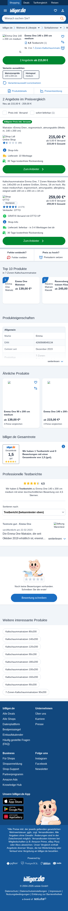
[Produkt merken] (62, 36)
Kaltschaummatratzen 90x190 (21, 654)
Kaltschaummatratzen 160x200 (21, 677)
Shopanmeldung (12, 763)
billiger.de (8, 27)
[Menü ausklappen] (38, 27)
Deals (26, 2)
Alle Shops (9, 719)
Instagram (41, 758)
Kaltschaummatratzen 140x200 (21, 639)
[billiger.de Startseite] (18, 10)
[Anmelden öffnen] (62, 10)
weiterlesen (54, 361)
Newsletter (41, 769)
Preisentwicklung (53, 91)
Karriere (40, 719)
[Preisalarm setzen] (62, 48)
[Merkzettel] (55, 10)
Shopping (14, 2)
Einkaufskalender (13, 734)
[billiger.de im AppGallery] (34, 816)
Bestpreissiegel (12, 729)
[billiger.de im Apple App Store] (34, 800)
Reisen (54, 2)
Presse (39, 724)
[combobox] (34, 18)
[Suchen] (62, 18)
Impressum (55, 891)
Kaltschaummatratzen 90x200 (21, 684)
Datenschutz (11, 891)
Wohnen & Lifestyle (26, 27)
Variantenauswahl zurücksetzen (24, 83)
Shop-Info (13, 150)
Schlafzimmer (51, 27)
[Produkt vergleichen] (62, 42)
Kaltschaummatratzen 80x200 (21, 631)
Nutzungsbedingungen (18, 894)
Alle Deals (9, 713)
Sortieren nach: (11, 506)
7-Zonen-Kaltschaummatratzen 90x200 (25, 692)
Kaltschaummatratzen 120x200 (21, 646)
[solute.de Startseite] (34, 899)
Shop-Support (11, 769)
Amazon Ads (10, 779)
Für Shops (9, 758)
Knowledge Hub (12, 784)
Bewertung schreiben (34, 597)
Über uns (40, 713)
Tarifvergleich (40, 2)
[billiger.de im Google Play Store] (34, 809)
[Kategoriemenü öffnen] (5, 10)
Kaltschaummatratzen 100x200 (21, 669)
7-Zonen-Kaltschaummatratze (48, 48)
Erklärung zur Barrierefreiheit (47, 894)
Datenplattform (11, 724)
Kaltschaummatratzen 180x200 (21, 662)
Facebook (41, 763)
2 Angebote (34, 60)
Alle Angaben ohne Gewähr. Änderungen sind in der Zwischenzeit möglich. (33, 835)
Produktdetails (19, 91)
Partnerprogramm (13, 774)
